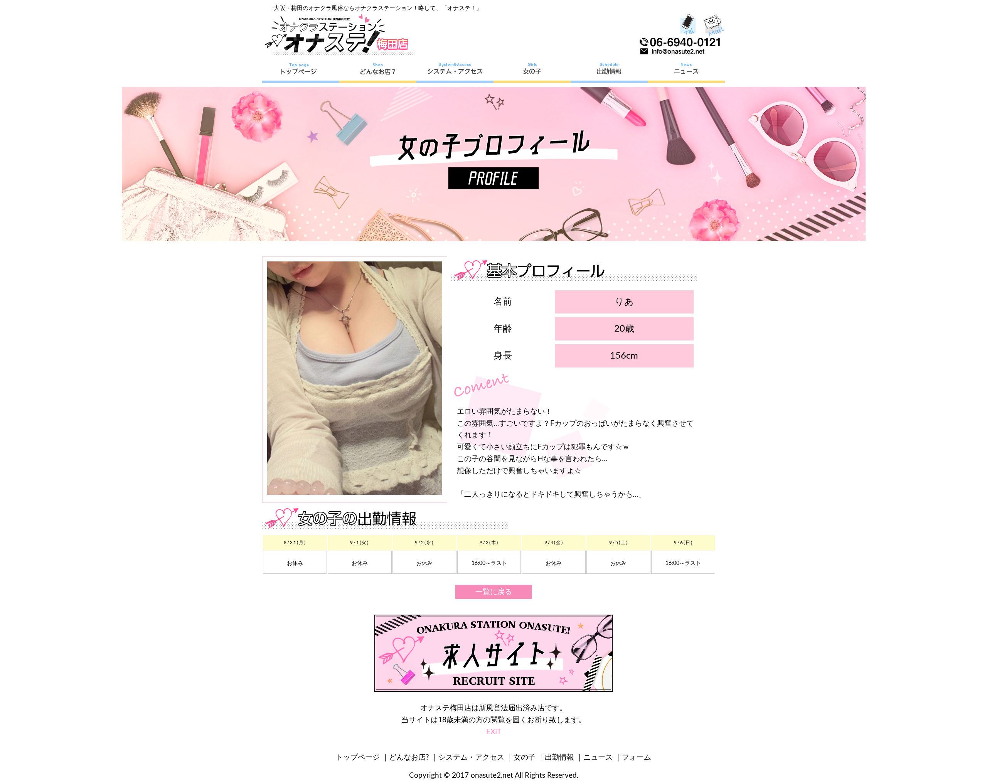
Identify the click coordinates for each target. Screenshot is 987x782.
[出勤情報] (609, 71)
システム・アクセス (471, 757)
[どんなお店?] (377, 71)
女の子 (525, 757)
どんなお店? (409, 757)
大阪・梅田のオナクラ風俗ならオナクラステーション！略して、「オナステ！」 (378, 8)
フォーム (636, 757)
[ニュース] (686, 71)
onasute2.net (492, 775)
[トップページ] (300, 71)
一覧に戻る (493, 592)
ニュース (598, 757)
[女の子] (532, 71)
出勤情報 (559, 757)
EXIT (493, 732)
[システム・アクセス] (455, 71)
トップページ (358, 757)
